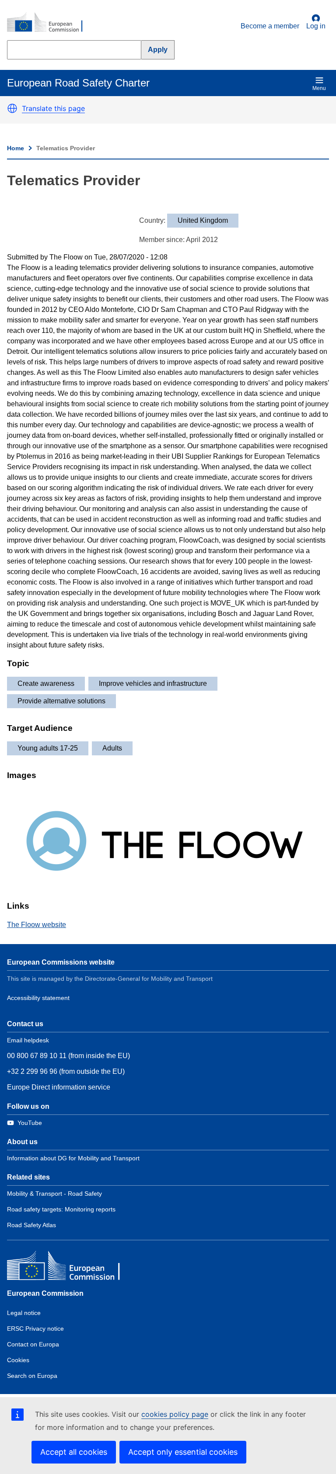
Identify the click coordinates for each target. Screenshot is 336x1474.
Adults (112, 748)
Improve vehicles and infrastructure (153, 683)
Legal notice (24, 1312)
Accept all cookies (73, 1452)
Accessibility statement (38, 997)
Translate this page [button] (53, 108)
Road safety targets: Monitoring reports (61, 1209)
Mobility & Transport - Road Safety (54, 1193)
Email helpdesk (28, 1040)
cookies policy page (174, 1414)
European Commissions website (61, 962)
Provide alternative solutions (61, 701)
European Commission (45, 1293)
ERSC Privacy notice (35, 1328)
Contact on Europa (33, 1344)
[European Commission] (49, 22)
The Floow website (36, 924)
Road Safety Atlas (31, 1224)
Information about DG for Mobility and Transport (73, 1158)
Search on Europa (32, 1375)
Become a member (270, 26)
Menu (319, 88)
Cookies (18, 1359)
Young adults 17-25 (48, 748)
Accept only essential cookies (183, 1452)
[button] (12, 108)
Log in (316, 26)
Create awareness (46, 683)
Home (15, 148)
